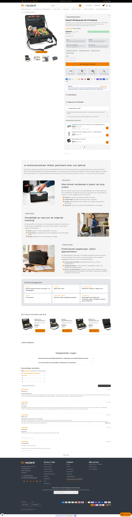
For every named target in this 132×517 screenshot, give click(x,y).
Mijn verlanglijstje (93, 469)
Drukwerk (46, 476)
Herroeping (69, 473)
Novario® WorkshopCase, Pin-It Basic (67, 320)
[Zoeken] (80, 6)
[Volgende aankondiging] (83, 1)
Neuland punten (93, 466)
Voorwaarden (69, 469)
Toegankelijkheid (70, 476)
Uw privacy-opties (69, 515)
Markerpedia (47, 478)
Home (22, 12)
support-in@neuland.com (30, 477)
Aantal (67, 56)
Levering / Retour (48, 471)
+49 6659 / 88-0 (28, 475)
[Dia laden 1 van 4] (84, 147)
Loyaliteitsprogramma (49, 473)
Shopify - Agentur (23, 510)
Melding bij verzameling (60, 515)
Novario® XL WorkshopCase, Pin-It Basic (94, 320)
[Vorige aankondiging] (48, 1)
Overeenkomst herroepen (74, 479)
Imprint (68, 464)
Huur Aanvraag (47, 466)
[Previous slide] (22, 33)
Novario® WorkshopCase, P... (30, 12)
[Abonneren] (76, 492)
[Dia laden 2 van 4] (86, 147)
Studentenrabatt (48, 469)
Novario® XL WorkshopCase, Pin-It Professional (40, 320)
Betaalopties (47, 483)
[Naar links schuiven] (81, 147)
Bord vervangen (48, 464)
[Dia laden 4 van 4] (91, 147)
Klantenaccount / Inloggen (95, 464)
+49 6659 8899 (107, 1)
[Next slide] (60, 33)
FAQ (45, 481)
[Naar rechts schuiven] (93, 147)
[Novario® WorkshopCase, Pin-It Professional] (28, 58)
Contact (68, 466)
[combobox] (66, 5)
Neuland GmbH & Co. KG (30, 509)
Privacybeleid (69, 471)
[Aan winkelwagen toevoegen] (107, 128)
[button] (26, 9)
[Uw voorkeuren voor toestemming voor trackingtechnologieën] (2, 515)
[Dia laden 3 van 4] (89, 147)
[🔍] (41, 33)
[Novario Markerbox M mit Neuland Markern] (46, 58)
